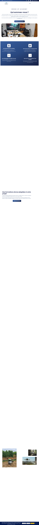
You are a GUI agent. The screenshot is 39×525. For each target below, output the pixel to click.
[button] (30, 3)
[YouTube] (30, 0)
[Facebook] (28, 0)
